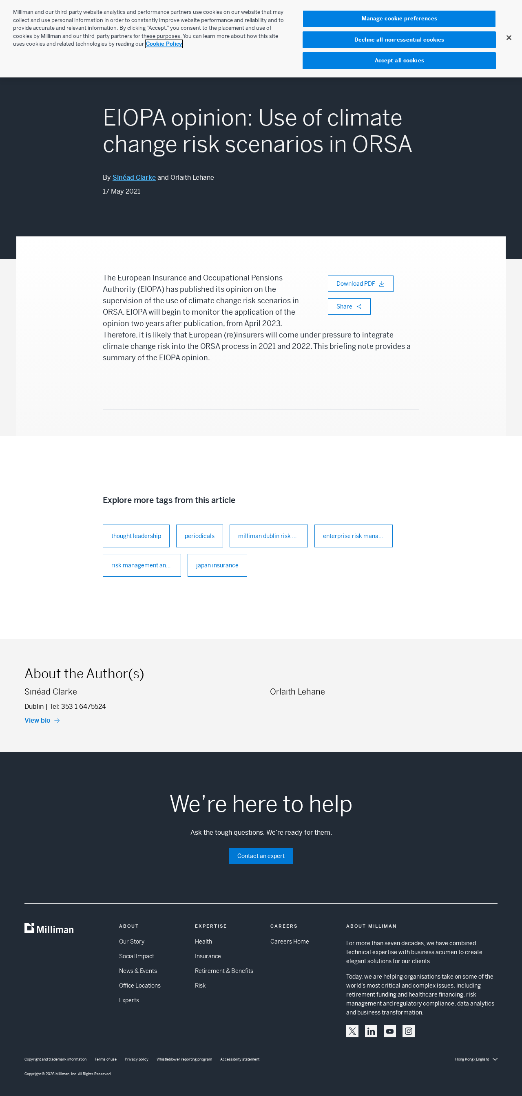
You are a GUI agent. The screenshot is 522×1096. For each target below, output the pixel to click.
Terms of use (106, 1059)
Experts (129, 1000)
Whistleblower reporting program (184, 1059)
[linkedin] (371, 1031)
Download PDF (355, 283)
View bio (37, 720)
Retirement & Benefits (224, 971)
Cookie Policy (164, 43)
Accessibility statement (239, 1059)
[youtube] (390, 1031)
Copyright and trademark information (55, 1059)
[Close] (509, 37)
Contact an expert (261, 856)
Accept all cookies (399, 60)
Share (344, 306)
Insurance (208, 956)
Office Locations (140, 985)
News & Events (138, 971)
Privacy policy (136, 1059)
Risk (200, 985)
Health (203, 941)
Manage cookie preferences (399, 18)
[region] (261, 38)
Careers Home (289, 941)
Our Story (131, 941)
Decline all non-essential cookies (399, 39)
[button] (352, 1031)
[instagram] (409, 1031)
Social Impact (136, 956)
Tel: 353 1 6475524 (77, 706)
